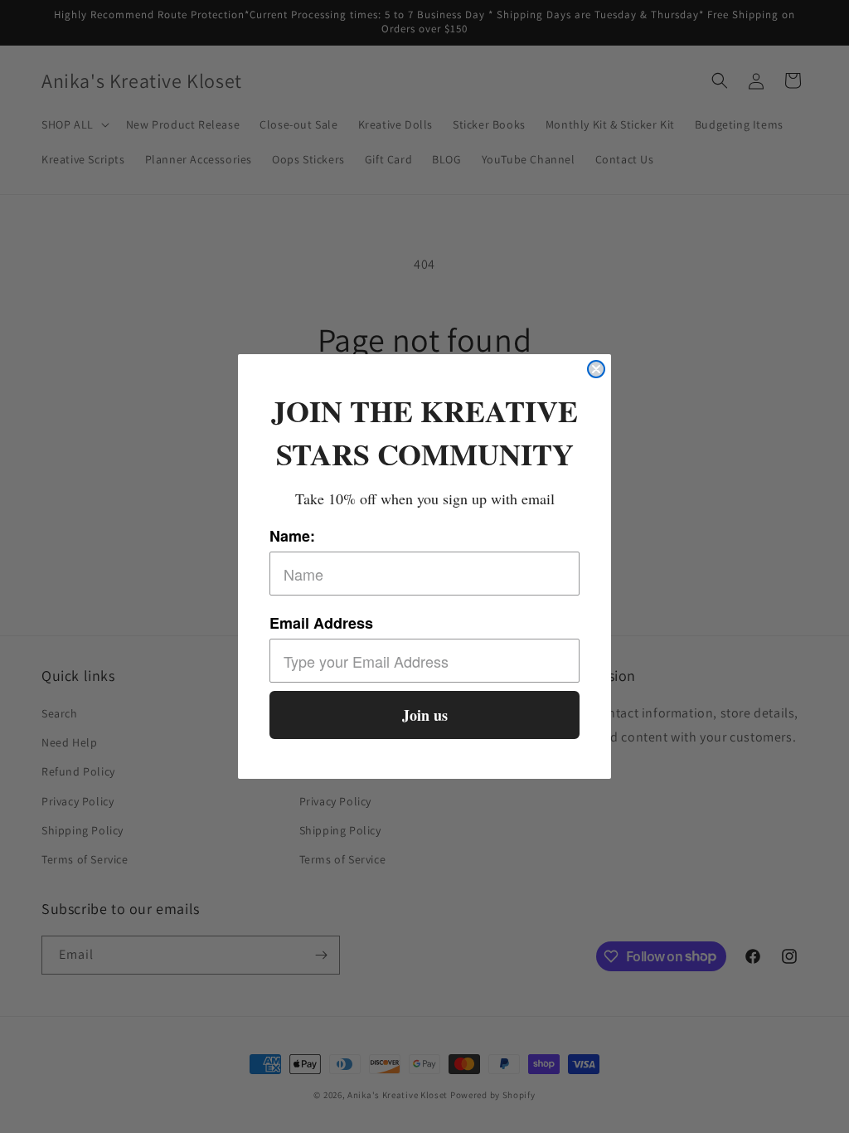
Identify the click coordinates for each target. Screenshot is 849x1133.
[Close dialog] (596, 369)
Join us (425, 715)
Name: (292, 536)
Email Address (321, 623)
